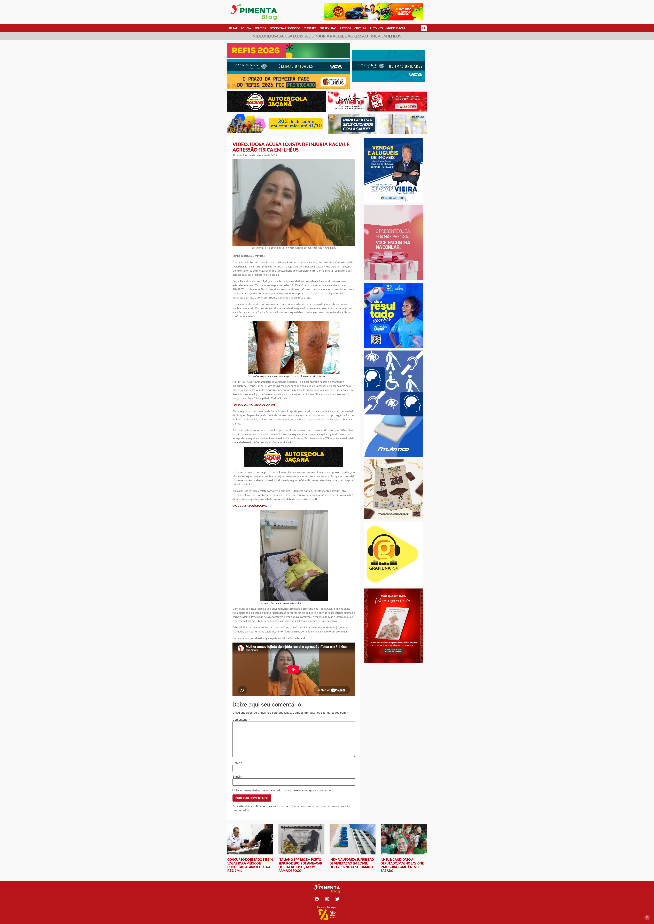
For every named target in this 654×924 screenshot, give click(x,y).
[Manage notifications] (647, 917)
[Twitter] (337, 899)
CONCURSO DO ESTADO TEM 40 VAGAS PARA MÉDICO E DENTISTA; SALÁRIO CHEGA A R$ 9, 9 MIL (250, 865)
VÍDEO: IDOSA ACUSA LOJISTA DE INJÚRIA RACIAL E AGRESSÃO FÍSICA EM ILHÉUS (291, 147)
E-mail (237, 776)
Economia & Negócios (285, 28)
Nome (237, 763)
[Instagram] (327, 899)
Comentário (241, 719)
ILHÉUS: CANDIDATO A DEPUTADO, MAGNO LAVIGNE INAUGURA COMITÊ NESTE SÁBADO (402, 865)
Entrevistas (328, 28)
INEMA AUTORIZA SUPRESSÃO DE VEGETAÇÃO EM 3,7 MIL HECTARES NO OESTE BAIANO (352, 863)
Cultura (360, 28)
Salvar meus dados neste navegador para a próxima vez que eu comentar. (284, 790)
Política (260, 28)
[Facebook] (317, 899)
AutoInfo (376, 28)
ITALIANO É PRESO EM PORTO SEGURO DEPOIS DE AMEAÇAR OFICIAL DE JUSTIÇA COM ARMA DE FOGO (300, 865)
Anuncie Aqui (395, 28)
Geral (233, 28)
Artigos (345, 28)
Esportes (309, 28)
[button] (424, 28)
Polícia (246, 28)
